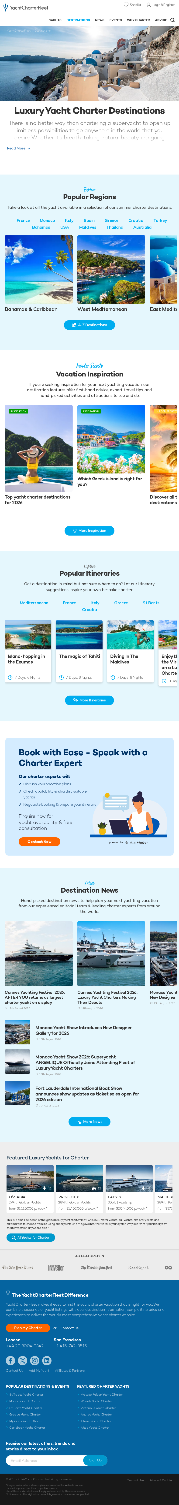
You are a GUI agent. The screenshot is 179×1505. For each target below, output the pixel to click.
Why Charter (138, 20)
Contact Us (14, 1370)
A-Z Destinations (92, 324)
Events (116, 20)
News (99, 20)
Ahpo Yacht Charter (95, 1428)
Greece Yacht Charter (25, 1414)
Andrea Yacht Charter (96, 1414)
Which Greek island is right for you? (109, 481)
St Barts (151, 602)
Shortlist (135, 5)
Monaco (47, 220)
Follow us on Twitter (22, 1360)
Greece (111, 220)
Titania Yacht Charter (96, 1421)
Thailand (114, 227)
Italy (69, 220)
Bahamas (41, 227)
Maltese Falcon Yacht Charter (102, 1395)
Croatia (135, 220)
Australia (142, 227)
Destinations (78, 20)
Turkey (160, 220)
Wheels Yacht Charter (96, 1401)
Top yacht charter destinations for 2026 (37, 499)
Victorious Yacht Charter (98, 1408)
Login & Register (164, 5)
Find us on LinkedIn (47, 1360)
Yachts (55, 20)
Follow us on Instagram (34, 1360)
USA (64, 227)
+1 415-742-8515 (70, 1346)
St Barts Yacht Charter (25, 1408)
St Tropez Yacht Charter (26, 1395)
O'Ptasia (17, 1197)
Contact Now (40, 841)
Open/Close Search (172, 20)
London (13, 1339)
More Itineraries (92, 700)
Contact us (68, 1328)
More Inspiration (92, 530)
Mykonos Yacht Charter (26, 1421)
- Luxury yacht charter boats (25, 8)
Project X (69, 1197)
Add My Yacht (39, 1370)
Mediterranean (34, 602)
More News (92, 1121)
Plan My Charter (28, 1327)
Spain (89, 220)
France (23, 220)
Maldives (87, 227)
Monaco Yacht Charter (25, 1401)
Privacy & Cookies (160, 1480)
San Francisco (67, 1339)
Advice (161, 20)
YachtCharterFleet (19, 31)
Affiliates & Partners (70, 1370)
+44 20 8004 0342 (25, 1346)
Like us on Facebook (10, 1360)
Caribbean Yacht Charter (27, 1428)
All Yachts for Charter (33, 1237)
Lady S (114, 1197)
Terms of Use (135, 1480)
